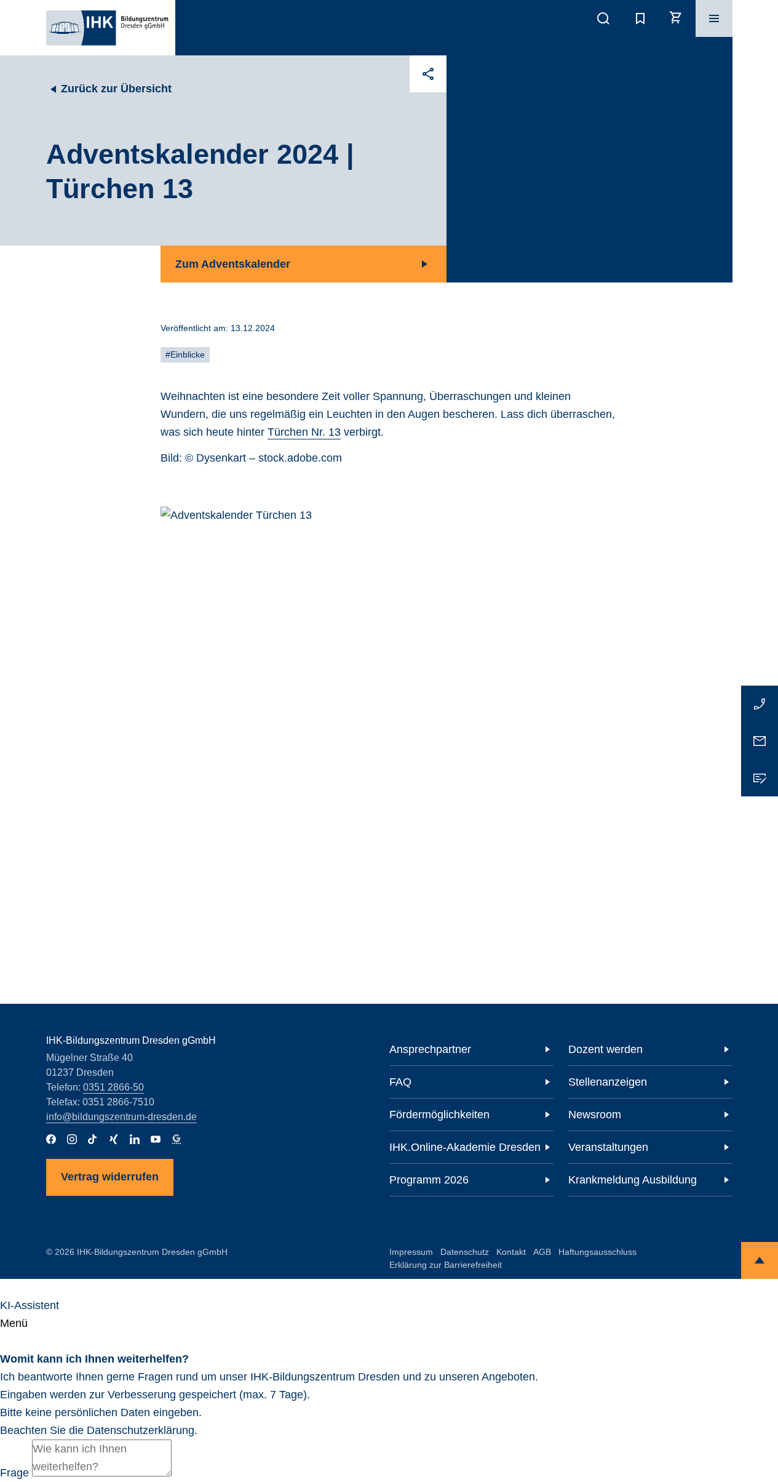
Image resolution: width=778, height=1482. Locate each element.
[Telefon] (759, 704)
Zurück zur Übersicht (116, 88)
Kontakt (511, 1252)
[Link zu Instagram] (72, 1139)
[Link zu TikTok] (93, 1139)
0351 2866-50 (113, 1087)
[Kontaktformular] (759, 777)
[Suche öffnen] (603, 18)
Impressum (411, 1252)
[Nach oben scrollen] (759, 1260)
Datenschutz (464, 1252)
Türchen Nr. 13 (304, 432)
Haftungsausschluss (597, 1252)
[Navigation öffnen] (714, 18)
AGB (542, 1252)
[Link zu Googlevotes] (176, 1139)
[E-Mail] (759, 741)
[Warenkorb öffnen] (677, 18)
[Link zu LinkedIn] (135, 1139)
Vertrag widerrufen (110, 1177)
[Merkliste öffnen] (640, 18)
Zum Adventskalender (232, 264)
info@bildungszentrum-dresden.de (121, 1117)
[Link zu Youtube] (156, 1139)
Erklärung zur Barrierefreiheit (445, 1265)
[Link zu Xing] (114, 1139)
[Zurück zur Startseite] (107, 27)
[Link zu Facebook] (51, 1139)
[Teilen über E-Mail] (428, 73)
